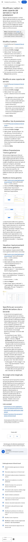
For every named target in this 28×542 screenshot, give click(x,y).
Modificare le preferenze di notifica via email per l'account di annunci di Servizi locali (14, 512)
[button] (2, 2)
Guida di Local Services (10, 2)
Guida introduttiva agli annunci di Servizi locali (14, 467)
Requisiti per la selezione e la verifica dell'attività (13, 480)
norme (17, 31)
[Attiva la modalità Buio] (13, 539)
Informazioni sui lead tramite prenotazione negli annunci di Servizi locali (15, 498)
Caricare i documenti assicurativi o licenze (15, 503)
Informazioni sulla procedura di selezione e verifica (15, 476)
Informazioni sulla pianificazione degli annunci (14, 506)
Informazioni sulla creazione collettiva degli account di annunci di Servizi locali (15, 490)
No (17, 436)
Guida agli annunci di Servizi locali (12, 463)
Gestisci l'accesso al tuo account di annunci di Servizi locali (13, 485)
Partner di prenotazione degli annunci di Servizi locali (14, 526)
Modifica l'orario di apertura (11, 517)
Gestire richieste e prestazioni (12, 494)
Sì (10, 436)
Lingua (5, 537)
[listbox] (7, 539)
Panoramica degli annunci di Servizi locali (14, 472)
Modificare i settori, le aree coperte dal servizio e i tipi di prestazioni (15, 521)
